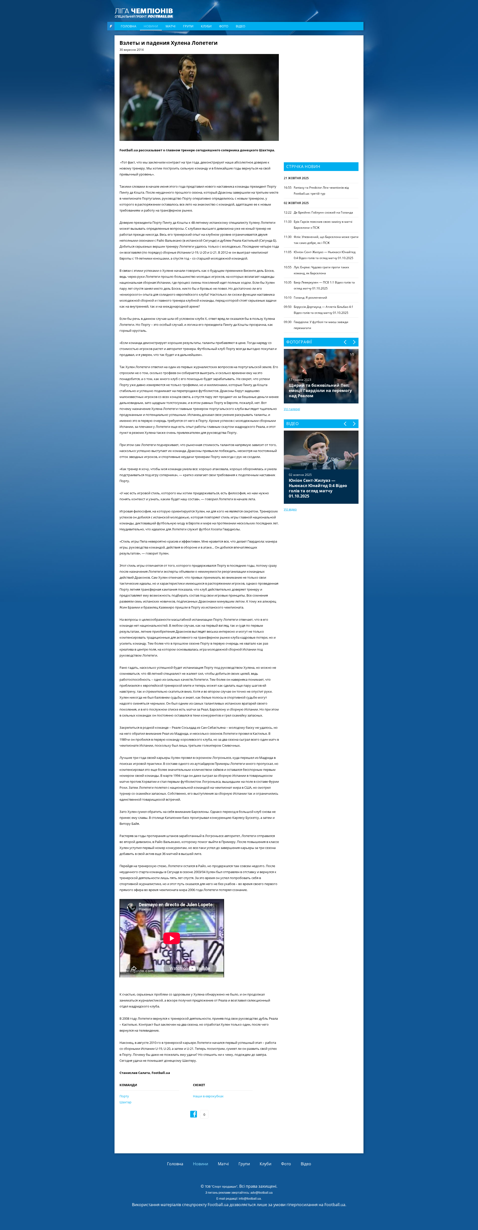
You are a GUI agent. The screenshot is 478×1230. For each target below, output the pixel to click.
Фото (223, 26)
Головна (128, 26)
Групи (188, 26)
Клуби (206, 26)
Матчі (171, 26)
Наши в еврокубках (208, 1096)
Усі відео (290, 509)
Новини (151, 26)
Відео (240, 26)
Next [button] (354, 342)
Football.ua (334, 1204)
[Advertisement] (321, 71)
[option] (321, 467)
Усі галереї (292, 409)
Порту (124, 1096)
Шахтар (125, 1102)
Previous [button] (345, 342)
